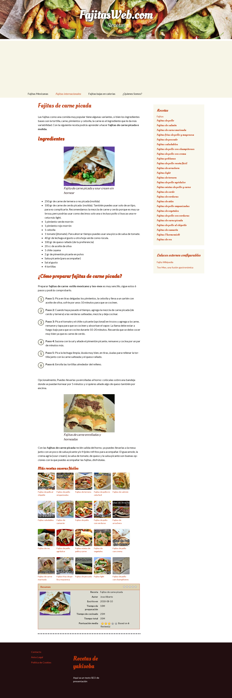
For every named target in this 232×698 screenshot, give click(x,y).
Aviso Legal (37, 657)
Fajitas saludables (46, 520)
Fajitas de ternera (83, 492)
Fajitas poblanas (166, 158)
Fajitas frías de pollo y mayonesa (65, 578)
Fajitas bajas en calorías (101, 93)
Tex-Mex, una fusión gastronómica (175, 267)
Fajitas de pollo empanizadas (63, 493)
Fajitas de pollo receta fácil (102, 493)
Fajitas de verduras (168, 197)
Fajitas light (99, 576)
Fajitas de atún (165, 201)
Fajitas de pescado (83, 576)
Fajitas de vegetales (98, 550)
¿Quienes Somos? (132, 93)
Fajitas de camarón (61, 521)
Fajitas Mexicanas (38, 93)
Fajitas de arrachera (117, 521)
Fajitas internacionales (68, 93)
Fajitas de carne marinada (45, 578)
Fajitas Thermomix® (168, 235)
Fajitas (160, 116)
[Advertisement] (116, 64)
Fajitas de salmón (120, 492)
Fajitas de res (44, 548)
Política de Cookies (41, 662)
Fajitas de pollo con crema (119, 550)
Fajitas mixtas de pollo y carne (82, 550)
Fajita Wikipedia (165, 262)
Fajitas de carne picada (170, 220)
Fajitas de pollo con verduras (100, 521)
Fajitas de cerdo (166, 192)
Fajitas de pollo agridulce (63, 550)
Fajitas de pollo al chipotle (45, 493)
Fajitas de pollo (82, 520)
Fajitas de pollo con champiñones (121, 578)
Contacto (36, 651)
